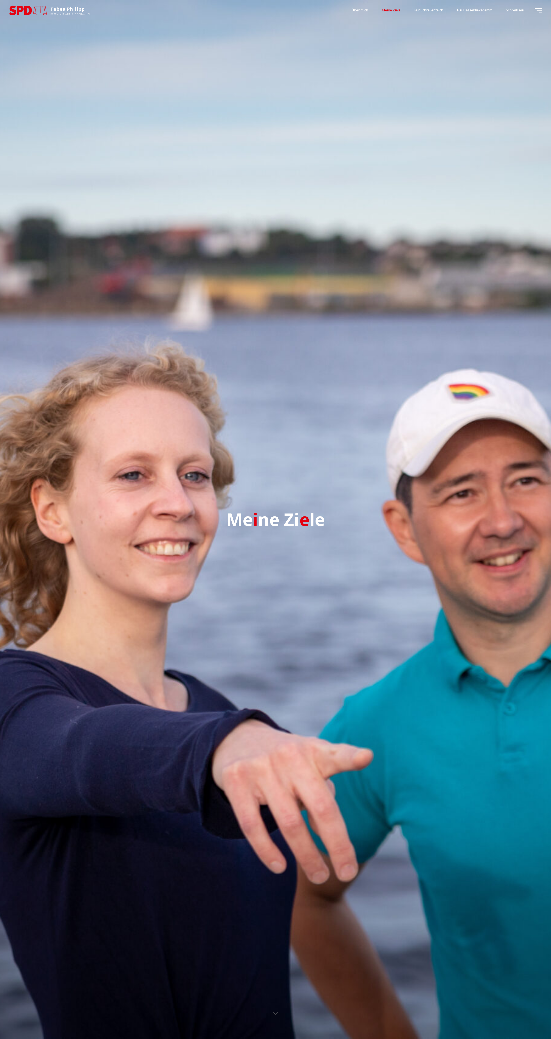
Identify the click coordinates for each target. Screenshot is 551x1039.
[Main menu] (538, 10)
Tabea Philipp (67, 9)
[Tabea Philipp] (28, 10)
